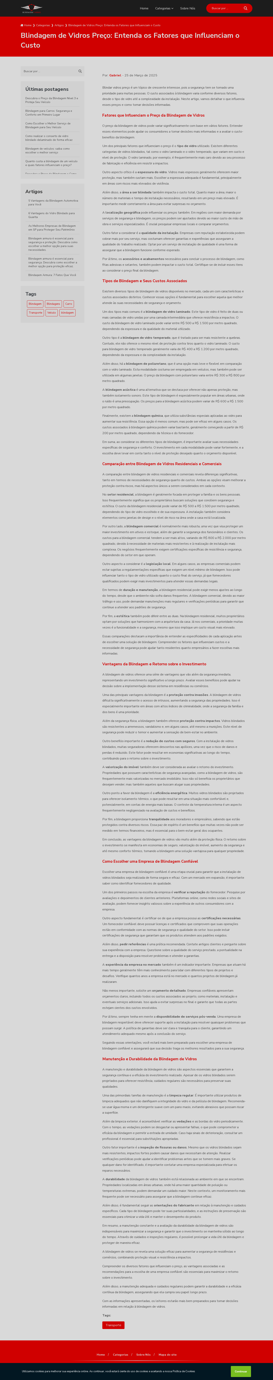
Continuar (241, 1371)
